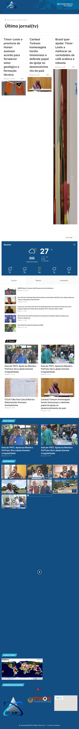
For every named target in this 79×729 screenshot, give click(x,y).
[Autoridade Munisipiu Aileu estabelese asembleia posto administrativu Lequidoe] (14, 472)
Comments (64, 280)
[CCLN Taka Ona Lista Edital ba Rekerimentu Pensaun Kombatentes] (21, 387)
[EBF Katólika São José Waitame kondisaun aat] (14, 487)
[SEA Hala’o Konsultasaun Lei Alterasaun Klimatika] (65, 471)
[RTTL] (39, 4)
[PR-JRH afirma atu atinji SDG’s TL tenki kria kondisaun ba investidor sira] (39, 487)
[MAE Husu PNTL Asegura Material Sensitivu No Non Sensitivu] (39, 572)
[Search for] (78, 11)
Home (8, 20)
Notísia (13, 20)
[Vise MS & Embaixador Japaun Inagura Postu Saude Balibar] (14, 501)
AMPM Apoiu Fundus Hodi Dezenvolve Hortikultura (35, 288)
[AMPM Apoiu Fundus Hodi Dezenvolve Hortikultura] (10, 291)
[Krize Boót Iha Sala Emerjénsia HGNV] (10, 328)
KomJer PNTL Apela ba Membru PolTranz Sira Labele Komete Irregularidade (20, 369)
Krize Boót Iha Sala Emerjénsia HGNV (30, 325)
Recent (38, 280)
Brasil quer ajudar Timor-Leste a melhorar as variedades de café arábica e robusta (65, 51)
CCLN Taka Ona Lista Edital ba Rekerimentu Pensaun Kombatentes (19, 402)
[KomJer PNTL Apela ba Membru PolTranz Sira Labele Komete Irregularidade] (21, 354)
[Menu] (1, 11)
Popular (14, 280)
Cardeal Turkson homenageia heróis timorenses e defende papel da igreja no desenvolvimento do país (39, 55)
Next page (69, 237)
